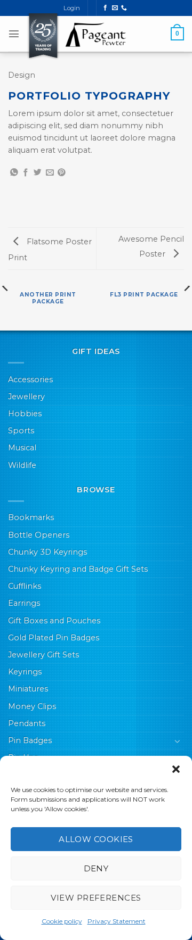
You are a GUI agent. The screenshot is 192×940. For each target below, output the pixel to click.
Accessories (30, 379)
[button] (176, 769)
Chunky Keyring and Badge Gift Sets (78, 569)
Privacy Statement (116, 921)
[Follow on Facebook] (105, 8)
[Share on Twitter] (38, 173)
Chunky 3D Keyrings (47, 552)
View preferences (96, 898)
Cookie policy (62, 921)
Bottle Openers (38, 535)
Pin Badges (30, 740)
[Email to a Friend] (50, 173)
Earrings (24, 603)
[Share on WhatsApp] (14, 173)
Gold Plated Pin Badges (53, 637)
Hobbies (25, 413)
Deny (96, 868)
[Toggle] (177, 741)
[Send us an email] (115, 8)
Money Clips (32, 706)
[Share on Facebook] (26, 173)
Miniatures (28, 689)
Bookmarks (31, 517)
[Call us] (124, 8)
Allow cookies (96, 839)
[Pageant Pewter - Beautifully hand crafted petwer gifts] (96, 34)
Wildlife (22, 465)
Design (21, 75)
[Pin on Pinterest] (62, 173)
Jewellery (26, 396)
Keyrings (25, 672)
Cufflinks (24, 586)
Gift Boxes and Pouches (54, 620)
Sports (21, 430)
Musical (22, 447)
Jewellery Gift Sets (43, 654)
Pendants (26, 723)
